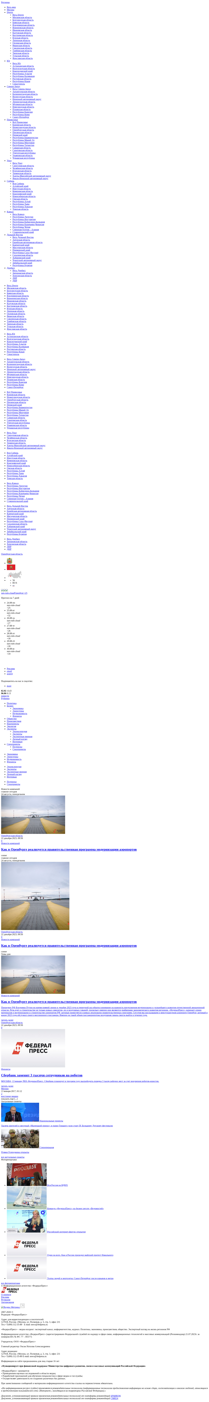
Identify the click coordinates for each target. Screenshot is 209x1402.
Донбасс (11, 268)
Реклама (11, 668)
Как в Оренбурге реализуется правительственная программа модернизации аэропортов (69, 849)
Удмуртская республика (24, 153)
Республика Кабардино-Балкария (29, 222)
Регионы (5, 2)
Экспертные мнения (22, 736)
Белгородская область (23, 20)
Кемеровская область (23, 191)
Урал (9, 160)
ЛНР (15, 278)
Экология (11, 726)
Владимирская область (24, 25)
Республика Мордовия (23, 142)
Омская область (20, 199)
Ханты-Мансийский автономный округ (32, 176)
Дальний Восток (15, 235)
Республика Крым (21, 81)
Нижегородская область (24, 127)
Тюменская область (22, 173)
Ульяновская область (23, 155)
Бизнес (10, 706)
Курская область (20, 38)
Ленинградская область (24, 102)
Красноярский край (22, 194)
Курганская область (22, 171)
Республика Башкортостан (25, 137)
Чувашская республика (24, 158)
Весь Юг (17, 63)
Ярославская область (23, 58)
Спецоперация (47, 1147)
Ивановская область (22, 30)
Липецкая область (21, 40)
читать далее (7, 1020)
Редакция (5, 1299)
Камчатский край (21, 245)
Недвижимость (20, 713)
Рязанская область (21, 45)
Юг (8, 61)
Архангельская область (24, 91)
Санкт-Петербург (21, 117)
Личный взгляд (20, 739)
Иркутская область (22, 188)
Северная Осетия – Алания (26, 229)
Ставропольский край (23, 232)
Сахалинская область (23, 255)
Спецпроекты (13, 744)
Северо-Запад (13, 86)
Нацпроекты (13, 724)
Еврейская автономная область (28, 242)
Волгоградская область (24, 68)
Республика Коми (21, 114)
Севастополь (19, 84)
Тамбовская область (22, 50)
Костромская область (23, 35)
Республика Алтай (22, 201)
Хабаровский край (22, 258)
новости (5, 696)
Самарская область (22, 148)
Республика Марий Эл (23, 140)
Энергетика (18, 711)
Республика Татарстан (23, 145)
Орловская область (22, 43)
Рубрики (5, 698)
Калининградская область (25, 94)
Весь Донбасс (19, 270)
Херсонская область (22, 275)
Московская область (22, 17)
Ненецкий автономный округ (27, 99)
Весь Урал (17, 163)
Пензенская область (22, 132)
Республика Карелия (23, 112)
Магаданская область (23, 247)
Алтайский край (20, 186)
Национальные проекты (51, 1121)
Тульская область (21, 56)
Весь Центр (18, 15)
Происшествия (14, 721)
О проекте (6, 1294)
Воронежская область (23, 27)
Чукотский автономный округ (27, 260)
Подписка (17, 747)
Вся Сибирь (18, 183)
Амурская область (21, 240)
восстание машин (9, 1096)
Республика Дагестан (23, 217)
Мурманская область (23, 104)
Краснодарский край (23, 71)
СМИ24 (114, 1398)
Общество (12, 718)
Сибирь (10, 181)
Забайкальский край (22, 263)
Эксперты (11, 729)
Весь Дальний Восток (23, 237)
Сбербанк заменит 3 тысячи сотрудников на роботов (41, 1075)
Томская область (20, 209)
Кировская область (22, 125)
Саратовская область (23, 150)
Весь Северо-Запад (22, 89)
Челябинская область (23, 168)
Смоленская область (22, 48)
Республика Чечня (21, 227)
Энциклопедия (20, 731)
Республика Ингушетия (24, 219)
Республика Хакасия (23, 206)
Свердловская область (23, 165)
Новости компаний (10, 843)
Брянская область (21, 22)
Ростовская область (22, 79)
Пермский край (20, 135)
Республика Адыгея (22, 73)
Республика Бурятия (22, 265)
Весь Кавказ (18, 214)
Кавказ (10, 211)
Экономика (18, 708)
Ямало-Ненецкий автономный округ (30, 178)
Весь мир (11, 7)
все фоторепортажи (10, 1283)
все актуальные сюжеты (12, 1157)
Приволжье (12, 119)
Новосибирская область (24, 196)
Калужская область (22, 33)
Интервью (17, 741)
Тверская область (21, 53)
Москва (10, 10)
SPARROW (116, 1396)
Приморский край (21, 250)
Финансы (17, 716)
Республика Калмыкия (24, 76)
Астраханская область (23, 66)
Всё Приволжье (20, 122)
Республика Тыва (21, 204)
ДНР (15, 281)
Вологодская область (23, 96)
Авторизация (7, 1302)
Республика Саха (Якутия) (25, 252)
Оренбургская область (23, 130)
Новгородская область (23, 107)
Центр (10, 12)
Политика (11, 703)
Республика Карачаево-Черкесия (28, 224)
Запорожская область (23, 273)
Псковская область (22, 109)
